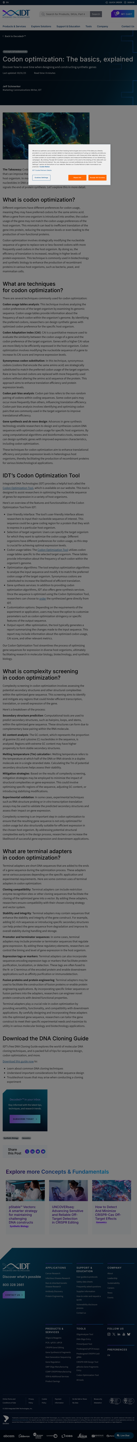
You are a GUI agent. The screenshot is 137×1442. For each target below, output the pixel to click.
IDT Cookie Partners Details (42, 170)
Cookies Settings (41, 177)
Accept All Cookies (97, 177)
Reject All (77, 177)
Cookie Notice (44, 167)
